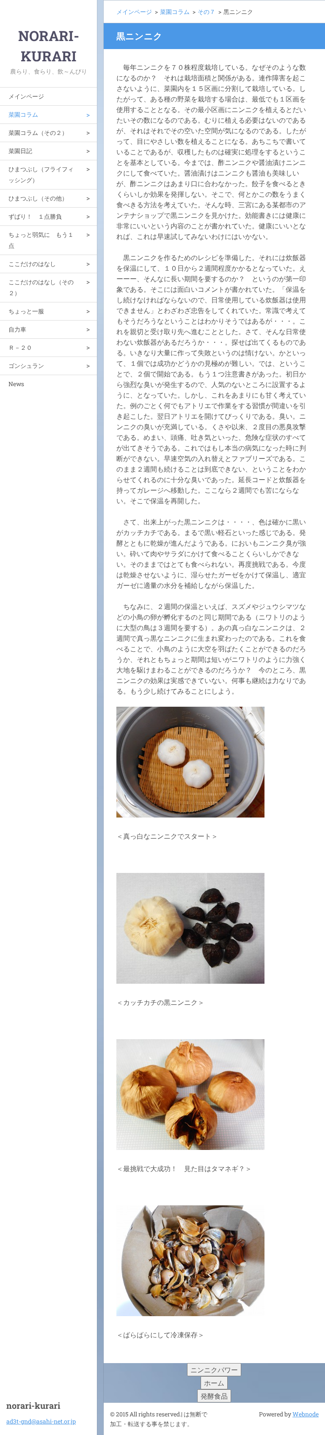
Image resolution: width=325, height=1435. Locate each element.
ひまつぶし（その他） (38, 198)
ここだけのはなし (32, 264)
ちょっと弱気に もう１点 (41, 240)
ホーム (214, 1382)
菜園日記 (20, 151)
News (16, 384)
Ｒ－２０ (20, 347)
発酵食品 (214, 1395)
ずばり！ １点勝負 (35, 216)
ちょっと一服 (26, 311)
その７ (206, 12)
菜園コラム (23, 114)
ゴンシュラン (26, 366)
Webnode (305, 1414)
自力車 (17, 329)
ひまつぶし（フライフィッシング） (41, 174)
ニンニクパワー (214, 1369)
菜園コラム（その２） (38, 133)
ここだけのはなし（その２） (41, 287)
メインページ (26, 96)
